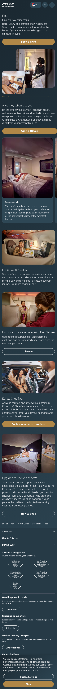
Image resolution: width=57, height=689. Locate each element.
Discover (28, 351)
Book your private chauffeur (28, 424)
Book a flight (28, 41)
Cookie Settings (28, 677)
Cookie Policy (46, 664)
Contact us (11, 609)
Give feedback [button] (13, 647)
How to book (28, 513)
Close (28, 684)
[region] (28, 672)
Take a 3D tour (39, 131)
